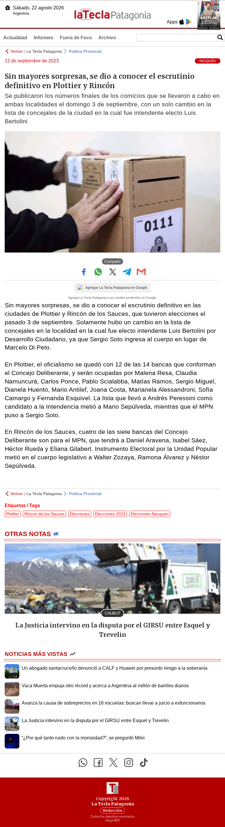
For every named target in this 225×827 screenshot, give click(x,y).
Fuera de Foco (76, 37)
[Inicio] (8, 8)
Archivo (107, 37)
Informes (43, 37)
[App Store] (182, 22)
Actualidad (15, 37)
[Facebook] (98, 762)
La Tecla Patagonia (44, 51)
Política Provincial (85, 51)
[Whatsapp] (83, 762)
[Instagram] (128, 762)
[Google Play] (189, 22)
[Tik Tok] (144, 762)
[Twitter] (113, 762)
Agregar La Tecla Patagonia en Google (116, 288)
